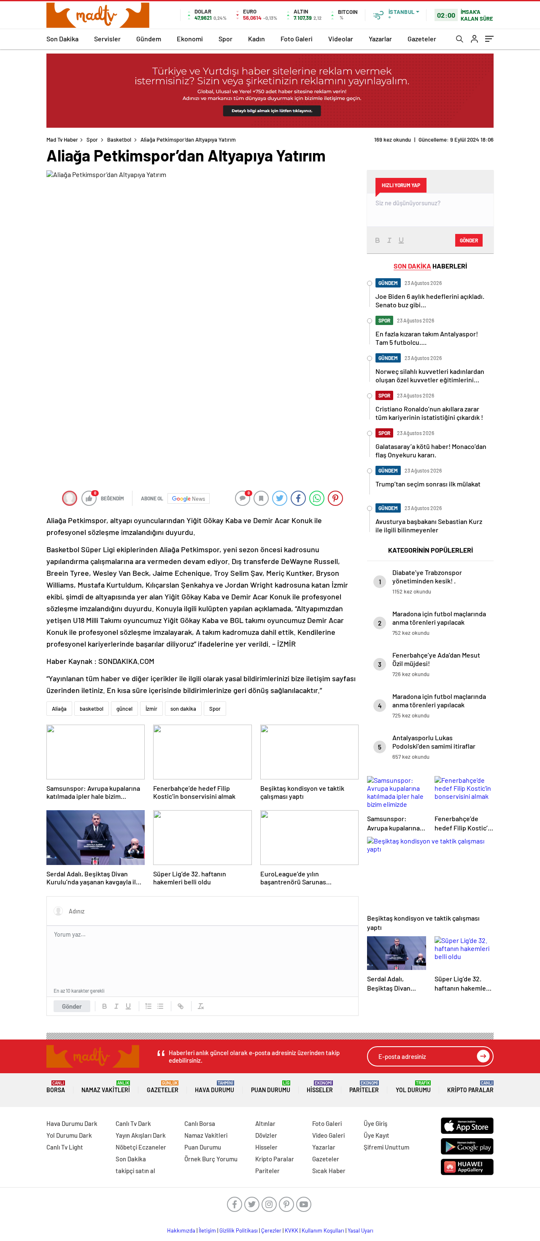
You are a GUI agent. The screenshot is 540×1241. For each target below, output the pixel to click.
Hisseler (320, 1086)
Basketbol (119, 139)
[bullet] (160, 1006)
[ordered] (148, 1006)
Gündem (148, 39)
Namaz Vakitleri (105, 1086)
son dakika (183, 708)
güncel (124, 708)
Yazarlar (380, 39)
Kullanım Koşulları (323, 1230)
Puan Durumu (270, 1086)
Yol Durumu (413, 1086)
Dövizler (266, 1135)
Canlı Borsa (199, 1123)
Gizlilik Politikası (238, 1230)
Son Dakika (62, 39)
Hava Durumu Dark (71, 1123)
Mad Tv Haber (62, 139)
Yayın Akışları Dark (141, 1135)
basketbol (91, 708)
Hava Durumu (214, 1086)
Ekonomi (190, 39)
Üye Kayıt (376, 1135)
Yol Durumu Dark (69, 1135)
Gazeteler (422, 39)
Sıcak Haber (329, 1170)
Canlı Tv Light (64, 1147)
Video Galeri (328, 1135)
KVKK (291, 1230)
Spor (225, 39)
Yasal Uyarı (360, 1230)
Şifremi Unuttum (386, 1147)
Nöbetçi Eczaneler (141, 1147)
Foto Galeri (297, 39)
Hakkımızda (181, 1230)
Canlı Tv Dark (133, 1123)
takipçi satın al (135, 1170)
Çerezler (271, 1230)
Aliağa (59, 708)
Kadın (256, 39)
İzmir (151, 708)
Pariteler (364, 1086)
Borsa (55, 1086)
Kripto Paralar (470, 1086)
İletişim (207, 1230)
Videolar (340, 39)
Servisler (107, 39)
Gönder (72, 1006)
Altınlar (265, 1123)
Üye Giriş (375, 1123)
